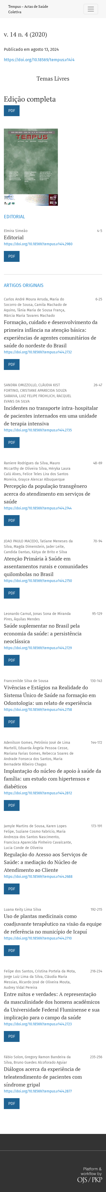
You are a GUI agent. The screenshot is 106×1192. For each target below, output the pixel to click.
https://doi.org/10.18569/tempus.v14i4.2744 (38, 508)
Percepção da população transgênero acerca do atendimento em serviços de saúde (47, 493)
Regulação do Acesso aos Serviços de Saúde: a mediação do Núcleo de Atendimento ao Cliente (45, 862)
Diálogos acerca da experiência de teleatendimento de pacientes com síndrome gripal (43, 1076)
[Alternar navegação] (91, 9)
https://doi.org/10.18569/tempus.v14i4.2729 (38, 648)
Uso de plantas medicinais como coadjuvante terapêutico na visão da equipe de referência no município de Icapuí (53, 924)
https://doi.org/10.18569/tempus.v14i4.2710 (38, 938)
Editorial (14, 237)
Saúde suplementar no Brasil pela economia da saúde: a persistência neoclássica (43, 633)
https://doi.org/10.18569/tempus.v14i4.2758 (38, 709)
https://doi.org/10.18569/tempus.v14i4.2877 (38, 1091)
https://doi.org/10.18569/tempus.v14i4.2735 (38, 430)
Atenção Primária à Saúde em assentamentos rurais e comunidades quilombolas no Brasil (46, 566)
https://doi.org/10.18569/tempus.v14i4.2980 (38, 244)
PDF (11, 110)
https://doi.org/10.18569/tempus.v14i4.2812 (38, 793)
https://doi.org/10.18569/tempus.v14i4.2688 (38, 876)
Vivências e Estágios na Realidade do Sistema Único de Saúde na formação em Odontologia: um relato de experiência (50, 695)
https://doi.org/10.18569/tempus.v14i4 (39, 59)
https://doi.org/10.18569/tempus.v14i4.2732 (38, 352)
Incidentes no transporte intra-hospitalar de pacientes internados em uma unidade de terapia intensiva (51, 415)
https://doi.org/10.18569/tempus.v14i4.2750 (38, 581)
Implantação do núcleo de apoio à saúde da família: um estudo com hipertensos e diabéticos (52, 778)
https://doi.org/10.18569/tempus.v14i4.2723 (38, 1024)
